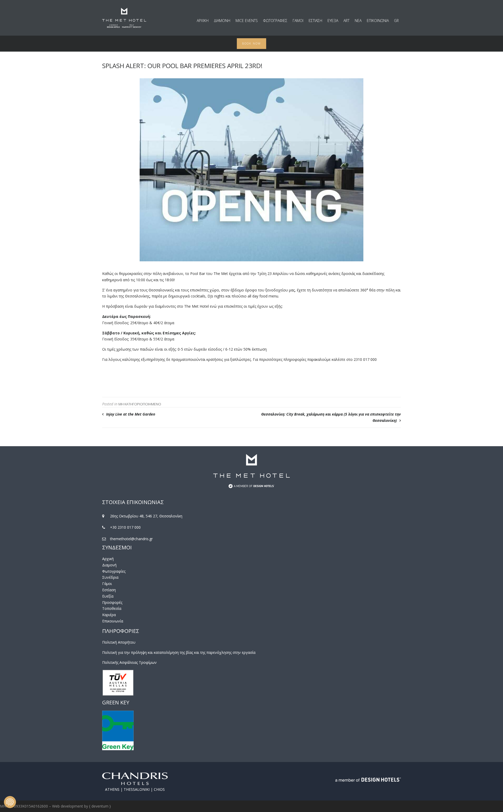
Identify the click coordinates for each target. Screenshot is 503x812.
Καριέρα (109, 614)
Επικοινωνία (112, 620)
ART (346, 20)
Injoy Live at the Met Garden (130, 414)
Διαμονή (109, 564)
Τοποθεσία (111, 608)
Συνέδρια (110, 577)
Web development (67, 806)
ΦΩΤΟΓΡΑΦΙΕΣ (275, 20)
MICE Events (247, 20)
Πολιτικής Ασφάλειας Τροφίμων (129, 662)
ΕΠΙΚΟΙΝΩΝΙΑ (378, 20)
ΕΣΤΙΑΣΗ (315, 20)
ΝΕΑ (358, 20)
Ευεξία (107, 596)
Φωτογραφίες (113, 571)
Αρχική (108, 558)
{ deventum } (100, 806)
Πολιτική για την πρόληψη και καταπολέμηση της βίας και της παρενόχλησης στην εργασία (178, 652)
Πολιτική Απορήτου (118, 642)
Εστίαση (109, 589)
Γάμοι (107, 583)
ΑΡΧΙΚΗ (203, 20)
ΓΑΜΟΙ (298, 20)
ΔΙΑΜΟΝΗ (222, 20)
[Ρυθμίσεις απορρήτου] (10, 802)
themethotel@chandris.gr (131, 538)
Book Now (251, 43)
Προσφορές (112, 602)
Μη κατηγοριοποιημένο (139, 404)
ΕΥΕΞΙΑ (332, 20)
